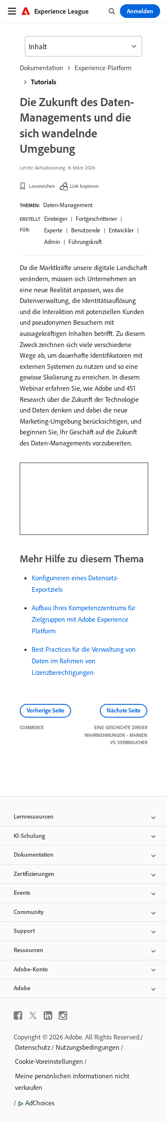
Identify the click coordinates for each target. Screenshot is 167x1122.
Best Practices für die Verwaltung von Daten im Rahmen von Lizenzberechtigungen (84, 661)
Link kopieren (84, 186)
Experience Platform (103, 67)
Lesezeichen (42, 186)
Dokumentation (41, 67)
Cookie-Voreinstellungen (49, 1061)
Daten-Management (67, 205)
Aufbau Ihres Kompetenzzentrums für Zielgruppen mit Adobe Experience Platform (83, 619)
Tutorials (43, 81)
